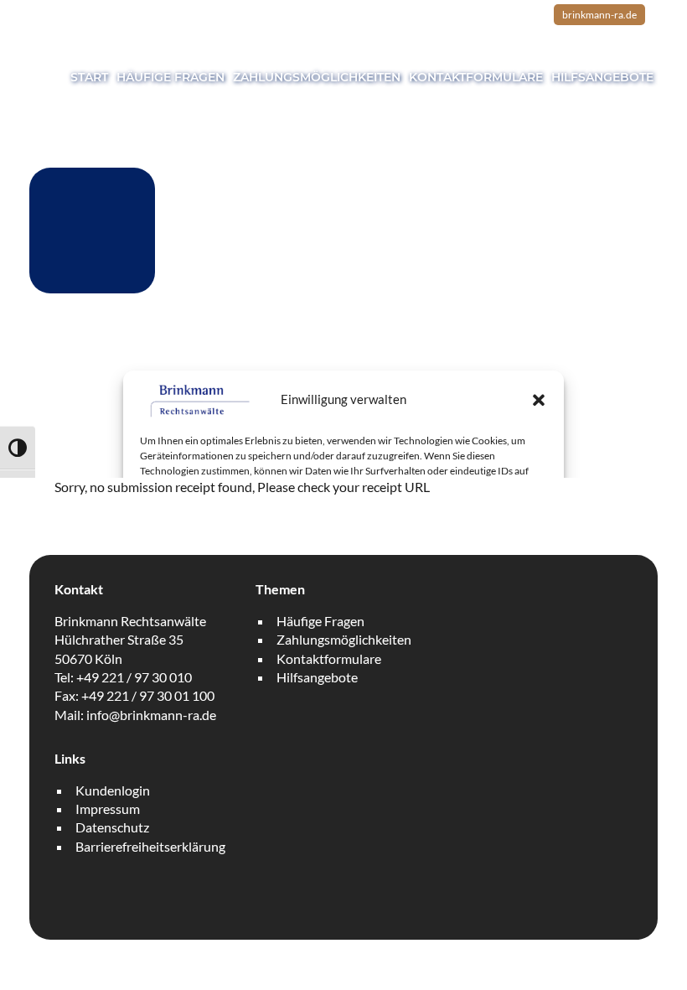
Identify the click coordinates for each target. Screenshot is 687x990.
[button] (538, 399)
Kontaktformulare (476, 77)
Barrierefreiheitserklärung (150, 846)
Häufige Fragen (170, 77)
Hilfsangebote (602, 77)
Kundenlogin (112, 790)
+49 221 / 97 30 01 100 (147, 695)
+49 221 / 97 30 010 (134, 677)
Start (89, 77)
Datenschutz (112, 827)
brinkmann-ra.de (599, 14)
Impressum (107, 808)
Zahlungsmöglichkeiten (316, 77)
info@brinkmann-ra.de (151, 715)
